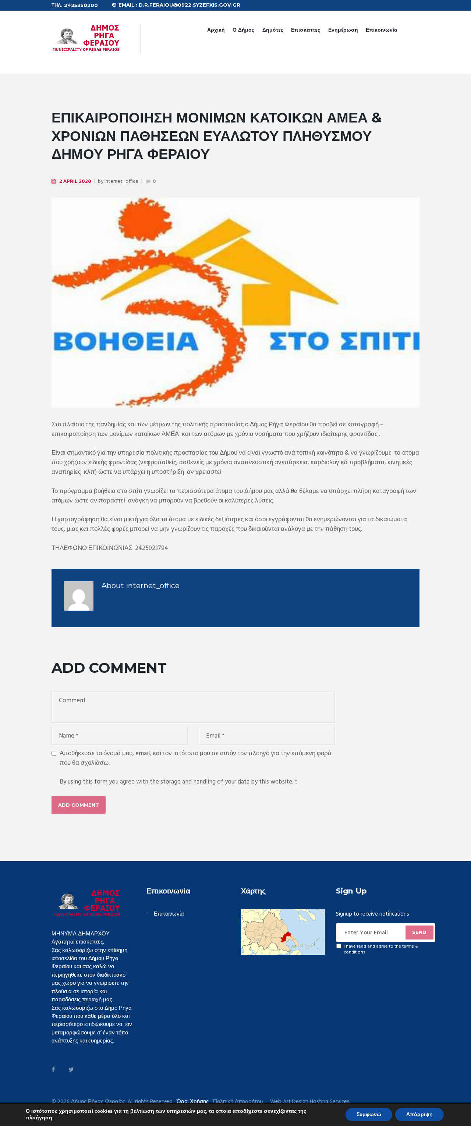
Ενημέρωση (343, 30)
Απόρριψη (419, 1114)
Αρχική (216, 30)
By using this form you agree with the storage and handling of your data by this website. (178, 782)
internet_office (121, 181)
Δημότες (272, 30)
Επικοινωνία (381, 30)
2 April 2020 (75, 181)
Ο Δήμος (243, 30)
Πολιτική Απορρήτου (238, 1102)
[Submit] (419, 932)
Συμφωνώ (369, 1114)
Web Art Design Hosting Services (310, 1102)
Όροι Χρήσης (193, 1102)
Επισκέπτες (305, 30)
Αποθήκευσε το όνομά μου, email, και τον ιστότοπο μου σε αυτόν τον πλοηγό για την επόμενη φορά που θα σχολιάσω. (196, 758)
